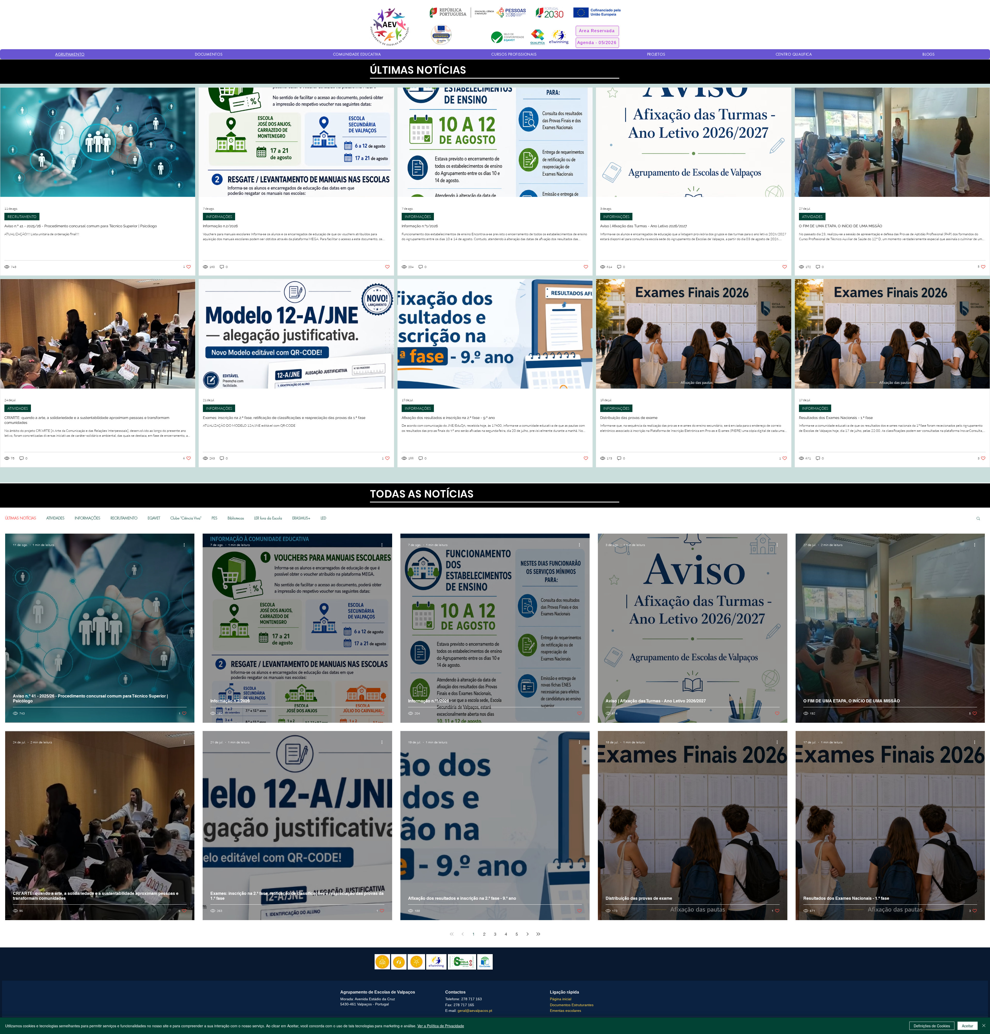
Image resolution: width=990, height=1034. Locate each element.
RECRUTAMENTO (21, 216)
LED (323, 518)
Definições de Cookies (932, 1025)
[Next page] (527, 934)
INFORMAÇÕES (219, 216)
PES (214, 518)
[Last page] (538, 934)
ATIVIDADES (812, 216)
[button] (597, 31)
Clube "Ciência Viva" (185, 518)
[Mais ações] (186, 545)
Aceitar (967, 1025)
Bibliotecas (236, 518)
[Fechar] (984, 1026)
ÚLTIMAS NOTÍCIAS (20, 518)
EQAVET (154, 518)
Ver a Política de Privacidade (440, 1025)
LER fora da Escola (268, 518)
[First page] (451, 934)
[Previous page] (462, 934)
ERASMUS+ (301, 518)
